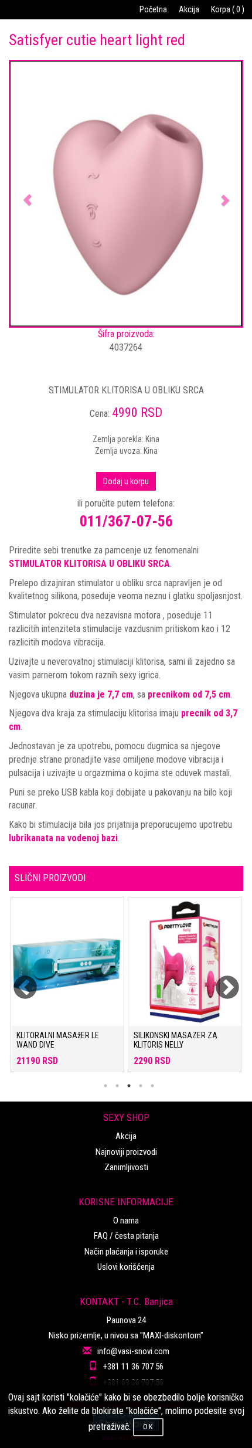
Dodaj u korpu (126, 481)
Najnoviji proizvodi (126, 1152)
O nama (126, 1220)
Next (220, 981)
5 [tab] (152, 1086)
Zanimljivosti (126, 1167)
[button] (27, 194)
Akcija (189, 9)
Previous (17, 981)
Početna (153, 9)
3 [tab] (129, 1086)
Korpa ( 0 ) (227, 9)
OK (148, 1427)
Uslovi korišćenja (126, 1267)
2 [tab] (117, 1086)
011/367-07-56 (126, 521)
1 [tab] (105, 1086)
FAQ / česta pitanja (126, 1236)
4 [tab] (141, 1086)
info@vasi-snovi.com (133, 1351)
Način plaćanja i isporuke (126, 1251)
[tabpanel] (67, 990)
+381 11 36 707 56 (133, 1366)
